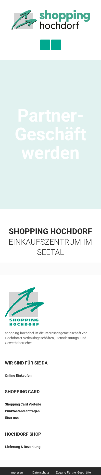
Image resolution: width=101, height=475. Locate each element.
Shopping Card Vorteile (23, 404)
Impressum (18, 472)
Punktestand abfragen (22, 411)
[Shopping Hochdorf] (51, 20)
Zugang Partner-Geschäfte (73, 472)
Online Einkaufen (18, 375)
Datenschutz (40, 472)
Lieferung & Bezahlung (22, 447)
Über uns (12, 418)
